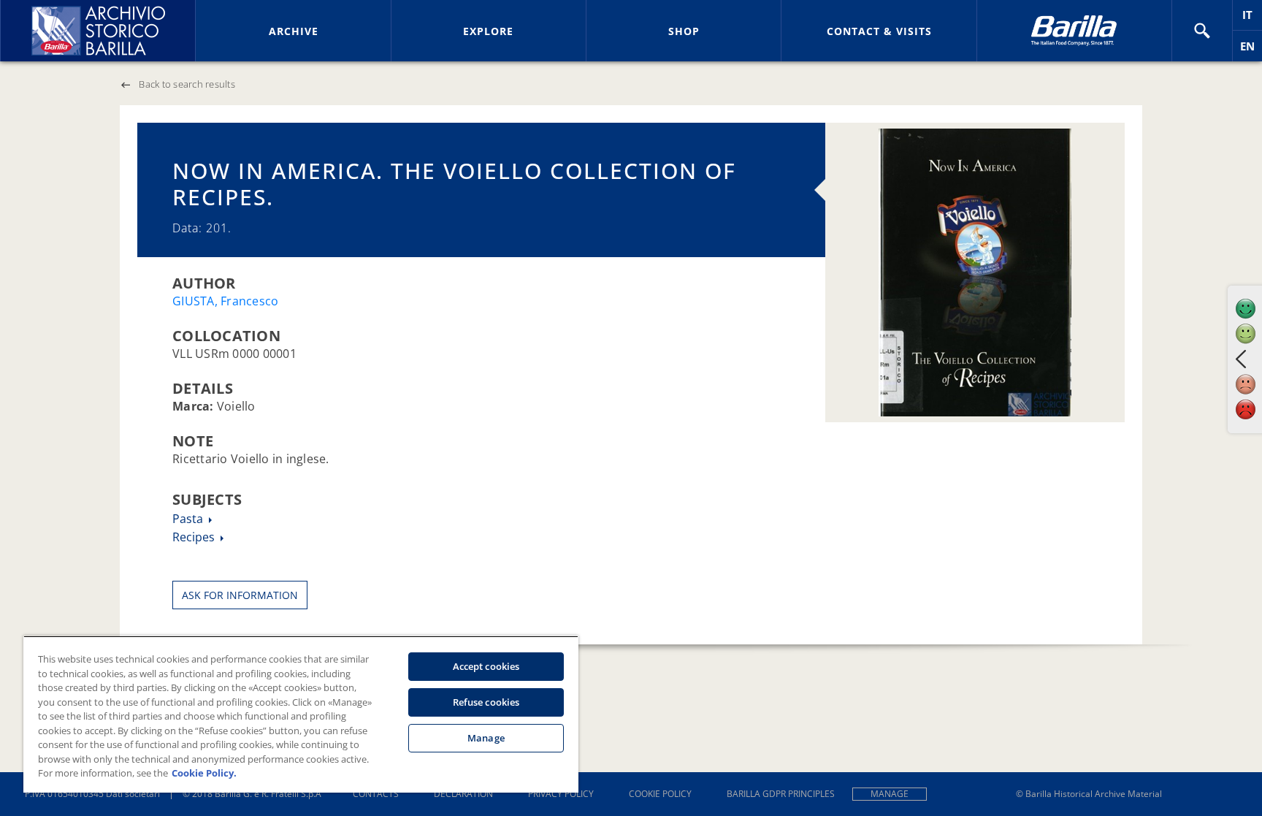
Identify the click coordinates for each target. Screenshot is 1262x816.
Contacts (376, 794)
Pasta (189, 519)
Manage (890, 794)
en (1251, 50)
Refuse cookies (486, 702)
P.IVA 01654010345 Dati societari (92, 794)
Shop (684, 31)
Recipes (195, 537)
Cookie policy (660, 794)
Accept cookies (486, 666)
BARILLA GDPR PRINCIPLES (781, 794)
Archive (293, 31)
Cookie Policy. (204, 772)
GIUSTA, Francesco (225, 301)
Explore (488, 31)
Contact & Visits (879, 31)
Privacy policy (561, 794)
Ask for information (240, 595)
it (1252, 18)
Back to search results (187, 84)
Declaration (463, 794)
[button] (1202, 30)
